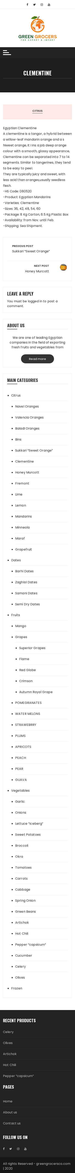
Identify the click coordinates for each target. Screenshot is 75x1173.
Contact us (12, 1123)
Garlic (20, 801)
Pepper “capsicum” (30, 944)
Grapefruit (23, 549)
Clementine (24, 461)
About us (10, 1112)
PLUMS (20, 735)
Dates (16, 560)
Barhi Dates (24, 571)
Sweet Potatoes (28, 834)
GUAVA (21, 779)
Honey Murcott (27, 472)
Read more (37, 359)
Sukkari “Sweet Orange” (34, 450)
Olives (20, 977)
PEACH (20, 757)
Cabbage (22, 889)
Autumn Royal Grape (36, 692)
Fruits (15, 615)
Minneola (22, 527)
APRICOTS (23, 746)
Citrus (37, 111)
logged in (35, 301)
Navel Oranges (27, 406)
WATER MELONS (27, 713)
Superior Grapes (32, 648)
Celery (20, 966)
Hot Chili (21, 933)
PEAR (19, 768)
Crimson (26, 681)
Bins (18, 439)
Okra (19, 856)
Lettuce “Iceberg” (29, 823)
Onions (20, 812)
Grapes (21, 637)
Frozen (16, 988)
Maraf (20, 538)
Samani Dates (26, 593)
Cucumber (23, 955)
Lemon (20, 505)
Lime (19, 494)
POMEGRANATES (28, 702)
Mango (20, 626)
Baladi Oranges (27, 428)
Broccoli (21, 845)
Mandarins (23, 516)
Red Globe (27, 670)
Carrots (21, 878)
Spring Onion (25, 900)
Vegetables (20, 790)
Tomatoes (23, 867)
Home (8, 1101)
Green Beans (25, 911)
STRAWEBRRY (25, 724)
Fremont (22, 483)
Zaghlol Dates (26, 582)
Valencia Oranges (29, 417)
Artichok (22, 922)
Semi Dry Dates (27, 604)
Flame (24, 659)
